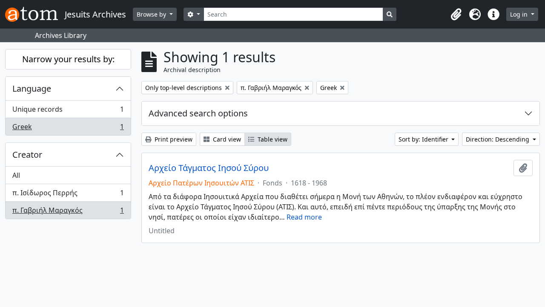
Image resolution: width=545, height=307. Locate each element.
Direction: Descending (498, 139)
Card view (226, 139)
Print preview (172, 139)
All (16, 175)
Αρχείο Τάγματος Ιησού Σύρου (209, 168)
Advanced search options (198, 113)
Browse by (152, 14)
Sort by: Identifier (424, 139)
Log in (519, 14)
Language (31, 88)
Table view (271, 139)
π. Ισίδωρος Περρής (68, 195)
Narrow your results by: (68, 59)
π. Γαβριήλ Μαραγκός (68, 212)
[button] (456, 14)
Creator (27, 154)
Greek (68, 128)
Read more (304, 217)
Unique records (68, 111)
